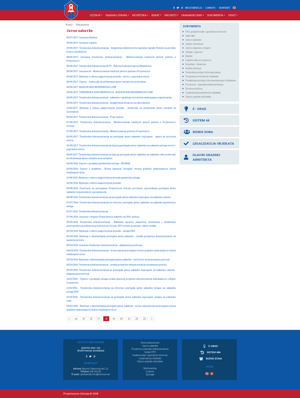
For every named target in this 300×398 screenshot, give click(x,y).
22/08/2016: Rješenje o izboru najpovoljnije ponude (93, 182)
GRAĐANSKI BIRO (191, 15)
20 (121, 318)
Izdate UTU (150, 351)
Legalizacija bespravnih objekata (202, 92)
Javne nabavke (193, 39)
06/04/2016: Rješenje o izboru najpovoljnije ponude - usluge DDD (100, 230)
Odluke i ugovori (194, 51)
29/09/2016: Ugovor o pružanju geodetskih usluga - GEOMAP (98, 163)
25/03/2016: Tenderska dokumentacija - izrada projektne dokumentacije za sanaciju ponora (116, 264)
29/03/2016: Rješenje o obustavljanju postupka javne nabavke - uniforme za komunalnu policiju (118, 259)
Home (69, 24)
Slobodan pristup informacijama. (203, 72)
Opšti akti (190, 35)
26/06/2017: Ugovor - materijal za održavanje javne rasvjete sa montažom (106, 81)
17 (99, 318)
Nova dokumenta (150, 342)
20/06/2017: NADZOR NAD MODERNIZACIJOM (91, 86)
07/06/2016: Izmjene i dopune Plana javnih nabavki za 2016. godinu (102, 216)
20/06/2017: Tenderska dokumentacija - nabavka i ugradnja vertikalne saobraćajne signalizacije (119, 97)
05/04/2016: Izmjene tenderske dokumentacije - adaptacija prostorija (104, 245)
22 (136, 318)
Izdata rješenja (193, 68)
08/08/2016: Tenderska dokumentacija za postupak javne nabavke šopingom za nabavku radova (118, 197)
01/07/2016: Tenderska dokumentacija (87, 211)
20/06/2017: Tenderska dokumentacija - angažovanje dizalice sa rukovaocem (108, 102)
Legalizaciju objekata (150, 358)
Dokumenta (82, 24)
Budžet (188, 56)
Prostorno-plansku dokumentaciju (150, 348)
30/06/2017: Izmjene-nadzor (81, 42)
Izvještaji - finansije (195, 64)
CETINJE (95, 15)
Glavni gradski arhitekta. (150, 361)
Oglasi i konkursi (194, 43)
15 (83, 318)
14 (76, 318)
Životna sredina (193, 88)
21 (129, 318)
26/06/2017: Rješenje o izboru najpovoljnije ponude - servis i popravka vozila (107, 76)
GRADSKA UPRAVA (116, 15)
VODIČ (232, 15)
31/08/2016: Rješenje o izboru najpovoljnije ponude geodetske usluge (103, 177)
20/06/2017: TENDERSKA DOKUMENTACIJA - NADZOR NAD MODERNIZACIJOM (109, 92)
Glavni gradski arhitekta (198, 96)
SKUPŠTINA (139, 15)
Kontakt (150, 374)
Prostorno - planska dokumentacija (204, 84)
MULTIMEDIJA (193, 7)
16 (91, 318)
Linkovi (150, 371)
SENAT (155, 15)
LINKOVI (210, 7)
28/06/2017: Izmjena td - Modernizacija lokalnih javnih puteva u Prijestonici (108, 71)
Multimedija (150, 368)
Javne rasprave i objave (197, 47)
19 (114, 318)
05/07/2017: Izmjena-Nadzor (82, 37)
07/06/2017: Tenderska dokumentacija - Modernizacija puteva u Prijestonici (108, 131)
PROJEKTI (170, 15)
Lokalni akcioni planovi (198, 60)
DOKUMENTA (215, 15)
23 (144, 318)
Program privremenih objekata (201, 76)
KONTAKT (224, 7)
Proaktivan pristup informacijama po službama (210, 80)
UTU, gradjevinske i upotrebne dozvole (205, 31)
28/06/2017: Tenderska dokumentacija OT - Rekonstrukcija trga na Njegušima (108, 65)
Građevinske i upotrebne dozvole (150, 355)
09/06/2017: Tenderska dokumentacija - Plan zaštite (94, 116)
